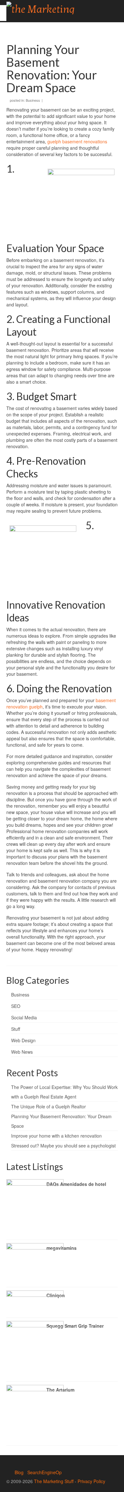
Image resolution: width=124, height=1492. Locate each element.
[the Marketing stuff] (46, 8)
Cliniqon (55, 1295)
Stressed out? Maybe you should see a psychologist (63, 1145)
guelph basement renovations (77, 141)
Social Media (24, 1017)
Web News (22, 1052)
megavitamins (61, 1248)
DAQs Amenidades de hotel (76, 1184)
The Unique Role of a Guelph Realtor (48, 1106)
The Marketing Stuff (53, 1481)
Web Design (23, 1040)
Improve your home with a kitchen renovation (56, 1136)
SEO (15, 1006)
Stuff (15, 1029)
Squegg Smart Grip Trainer (75, 1326)
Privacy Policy (91, 1481)
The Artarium (60, 1389)
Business (33, 100)
